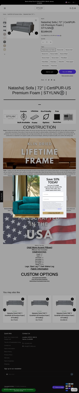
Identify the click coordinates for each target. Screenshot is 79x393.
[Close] (65, 177)
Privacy (44, 209)
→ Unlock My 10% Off (53, 213)
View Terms (59, 208)
